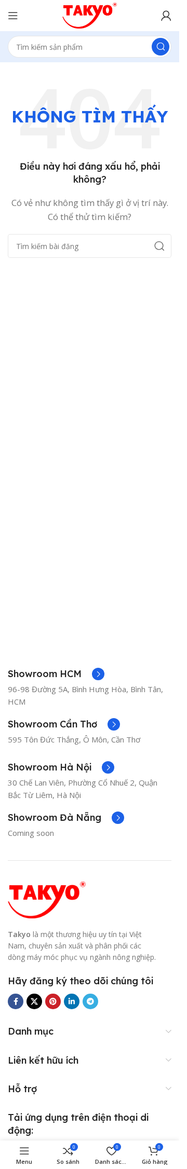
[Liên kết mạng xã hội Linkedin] (71, 1001)
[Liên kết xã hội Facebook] (15, 1001)
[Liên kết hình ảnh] (47, 898)
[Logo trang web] (89, 14)
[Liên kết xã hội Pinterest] (53, 1001)
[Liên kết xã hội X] (34, 1001)
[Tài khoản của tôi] (166, 15)
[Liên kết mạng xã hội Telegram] (90, 1001)
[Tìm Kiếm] (160, 47)
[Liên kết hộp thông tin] (56, 674)
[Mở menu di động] (13, 15)
